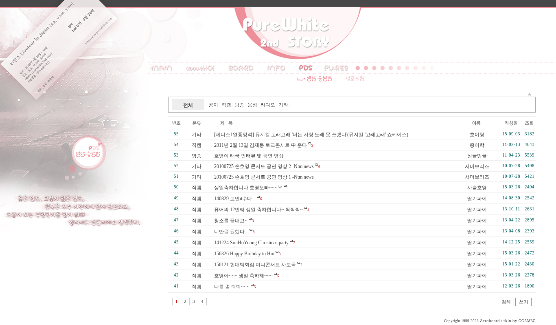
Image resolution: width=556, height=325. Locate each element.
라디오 (267, 105)
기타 (283, 105)
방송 (239, 105)
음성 (252, 105)
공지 (213, 105)
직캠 (226, 105)
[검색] (506, 304)
